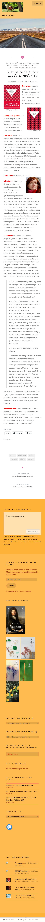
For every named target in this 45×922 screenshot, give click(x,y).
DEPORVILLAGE (21, 871)
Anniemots (8, 15)
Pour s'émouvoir (21, 65)
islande (14, 459)
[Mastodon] (9, 827)
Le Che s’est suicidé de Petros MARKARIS (22, 792)
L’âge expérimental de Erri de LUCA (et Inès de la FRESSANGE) (21, 799)
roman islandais (27, 67)
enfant (31, 455)
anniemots (20, 81)
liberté (22, 459)
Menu (38, 3)
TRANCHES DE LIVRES (29, 882)
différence (22, 455)
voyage (30, 459)
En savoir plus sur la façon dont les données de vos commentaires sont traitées (22, 542)
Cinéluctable (29, 890)
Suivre (11, 586)
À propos (18, 863)
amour (12, 455)
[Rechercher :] (22, 754)
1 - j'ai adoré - (12, 63)
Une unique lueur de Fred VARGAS (19, 785)
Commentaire (32, 531)
